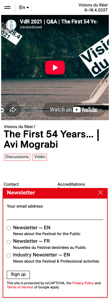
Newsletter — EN (47, 230)
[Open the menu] (7, 7)
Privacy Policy (83, 283)
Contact (11, 184)
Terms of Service (20, 287)
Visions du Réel (18, 126)
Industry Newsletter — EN (56, 257)
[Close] (99, 193)
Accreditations (71, 184)
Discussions (17, 156)
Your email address (25, 206)
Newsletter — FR (49, 244)
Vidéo (40, 156)
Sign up (18, 274)
